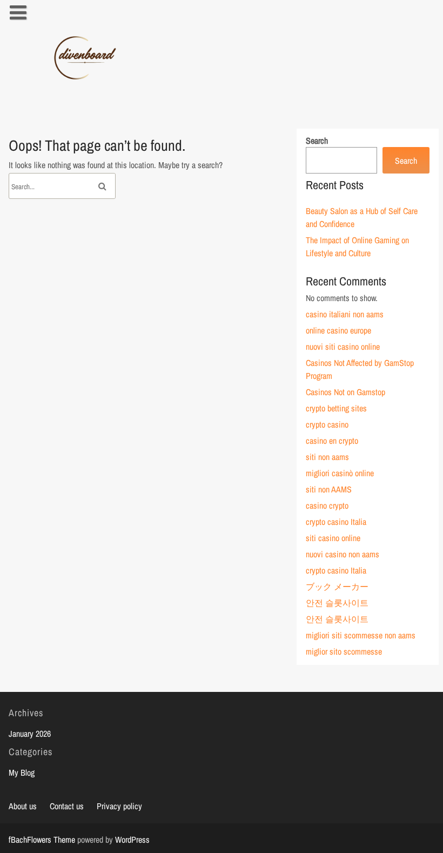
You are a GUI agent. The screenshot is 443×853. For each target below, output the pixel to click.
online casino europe (338, 330)
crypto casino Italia (336, 522)
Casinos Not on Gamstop (345, 392)
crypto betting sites (336, 408)
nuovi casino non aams (342, 554)
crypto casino (327, 424)
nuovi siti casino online (343, 346)
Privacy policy (119, 806)
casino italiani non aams (345, 314)
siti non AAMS (329, 489)
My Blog (22, 772)
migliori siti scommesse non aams (360, 635)
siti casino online (333, 538)
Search (317, 140)
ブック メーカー (337, 586)
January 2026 (30, 733)
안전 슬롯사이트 (337, 603)
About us (23, 806)
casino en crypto (332, 441)
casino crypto (327, 505)
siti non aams (327, 457)
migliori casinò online (340, 473)
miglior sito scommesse (344, 651)
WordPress (132, 839)
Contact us (67, 806)
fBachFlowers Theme (42, 839)
